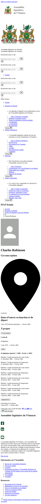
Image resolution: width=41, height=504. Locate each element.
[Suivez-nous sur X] (2, 426)
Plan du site (4, 456)
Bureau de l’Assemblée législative (15, 464)
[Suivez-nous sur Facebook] (2, 424)
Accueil (7, 209)
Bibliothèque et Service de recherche (16, 486)
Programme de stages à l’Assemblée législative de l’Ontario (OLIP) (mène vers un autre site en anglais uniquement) (21, 471)
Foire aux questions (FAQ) (13, 490)
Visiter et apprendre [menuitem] (11, 178)
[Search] (2, 61)
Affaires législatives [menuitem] (11, 130)
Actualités (8, 476)
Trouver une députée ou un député (15, 488)
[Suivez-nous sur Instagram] (2, 421)
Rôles (3, 349)
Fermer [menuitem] (8, 128)
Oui (25, 409)
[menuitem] (19, 116)
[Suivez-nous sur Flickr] (2, 435)
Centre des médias (10, 491)
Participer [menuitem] (8, 156)
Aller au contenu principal (9, 2)
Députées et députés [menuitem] (11, 106)
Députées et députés (11, 211)
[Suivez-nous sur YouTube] (2, 438)
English (7, 75)
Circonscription (6, 333)
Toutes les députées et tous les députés (17, 212)
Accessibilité (9, 475)
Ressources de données (12, 493)
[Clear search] (21, 58)
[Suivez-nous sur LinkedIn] (2, 430)
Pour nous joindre (10, 466)
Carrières (7, 467)
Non (30, 409)
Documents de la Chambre (13, 484)
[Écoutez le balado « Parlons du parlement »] (2, 433)
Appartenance (6, 399)
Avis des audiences (11, 495)
